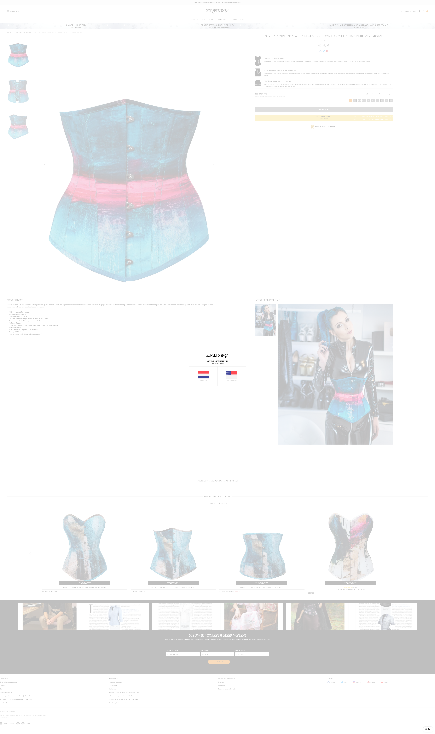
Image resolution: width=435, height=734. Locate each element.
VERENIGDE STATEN (231, 381)
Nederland (203, 381)
